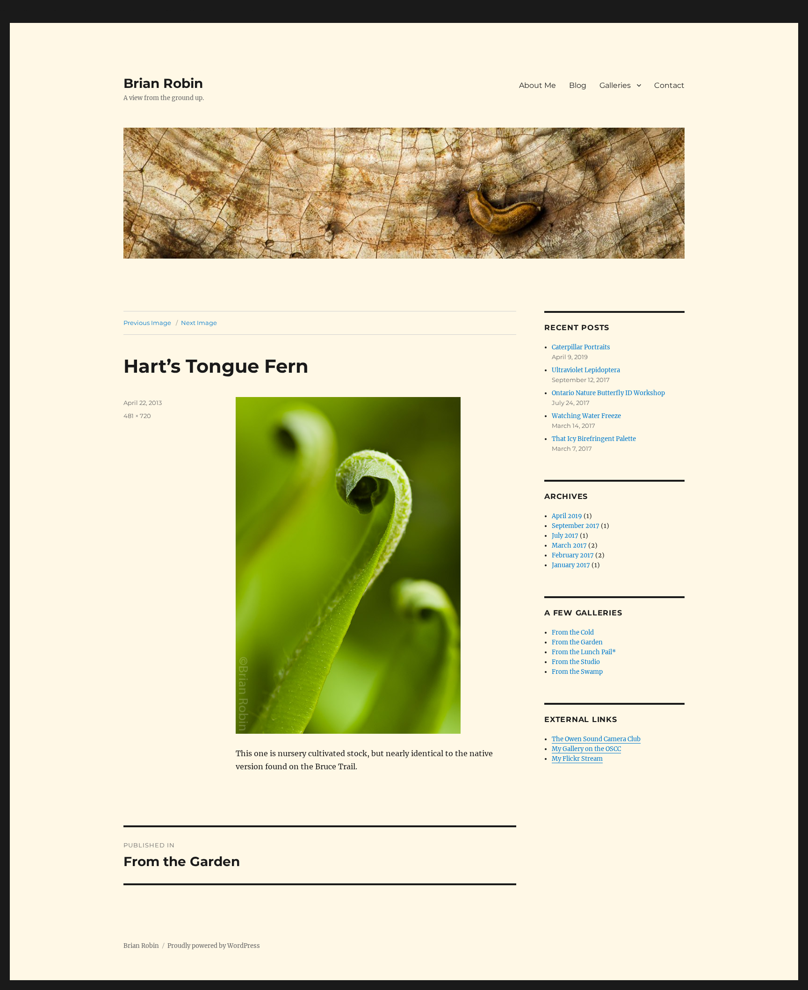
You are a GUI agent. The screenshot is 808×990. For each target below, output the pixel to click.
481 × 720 (137, 415)
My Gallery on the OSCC (586, 749)
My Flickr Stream (577, 759)
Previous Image (147, 322)
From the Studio (576, 662)
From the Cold (573, 632)
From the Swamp (577, 672)
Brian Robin (163, 83)
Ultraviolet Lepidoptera (586, 370)
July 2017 (565, 536)
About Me (537, 85)
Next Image (199, 322)
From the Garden (577, 642)
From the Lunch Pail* (584, 652)
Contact (669, 85)
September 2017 (575, 526)
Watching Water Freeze (586, 416)
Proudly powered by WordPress (213, 946)
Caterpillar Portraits (581, 347)
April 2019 (567, 516)
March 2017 (569, 545)
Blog (577, 85)
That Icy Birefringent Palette (594, 439)
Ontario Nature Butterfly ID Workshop (608, 393)
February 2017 (573, 555)
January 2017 (571, 565)
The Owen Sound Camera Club (596, 739)
